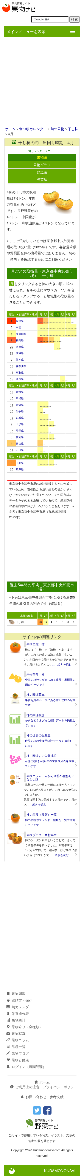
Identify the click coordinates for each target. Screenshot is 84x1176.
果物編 (42, 157)
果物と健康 (20, 1059)
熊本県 (20, 359)
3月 (51, 314)
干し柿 (73, 128)
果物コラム (20, 1039)
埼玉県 (20, 430)
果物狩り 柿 (35, 674)
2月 (46, 314)
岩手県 (20, 411)
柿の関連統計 (35, 715)
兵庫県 (20, 346)
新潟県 (20, 437)
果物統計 (18, 1020)
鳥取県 (20, 372)
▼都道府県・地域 (26, 314)
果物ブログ (20, 1053)
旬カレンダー (22, 1006)
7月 (74, 314)
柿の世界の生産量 (38, 735)
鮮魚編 (42, 172)
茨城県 (20, 353)
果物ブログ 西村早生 (41, 835)
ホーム (10, 128)
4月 (57, 314)
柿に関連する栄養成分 (41, 755)
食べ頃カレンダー (33, 128)
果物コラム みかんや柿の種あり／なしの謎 (50, 777)
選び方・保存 (22, 1000)
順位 (11, 314)
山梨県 (20, 463)
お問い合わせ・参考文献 (45, 1096)
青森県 (20, 404)
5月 (63, 314)
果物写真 (18, 1033)
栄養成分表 (20, 1013)
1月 (40, 314)
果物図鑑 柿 (35, 644)
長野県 (20, 321)
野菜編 (42, 179)
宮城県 (20, 417)
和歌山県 (21, 333)
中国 (18, 327)
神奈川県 (21, 366)
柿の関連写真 (35, 694)
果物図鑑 (18, 993)
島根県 (20, 398)
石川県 (20, 450)
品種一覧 (18, 1046)
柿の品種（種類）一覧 (41, 814)
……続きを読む (62, 664)
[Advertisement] (42, 82)
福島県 (20, 340)
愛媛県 (20, 392)
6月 (68, 314)
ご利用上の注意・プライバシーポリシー (44, 1089)
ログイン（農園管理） (29, 1066)
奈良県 (20, 379)
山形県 (20, 424)
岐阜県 (20, 469)
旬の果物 (57, 128)
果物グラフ (42, 164)
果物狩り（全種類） (27, 1026)
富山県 (20, 443)
